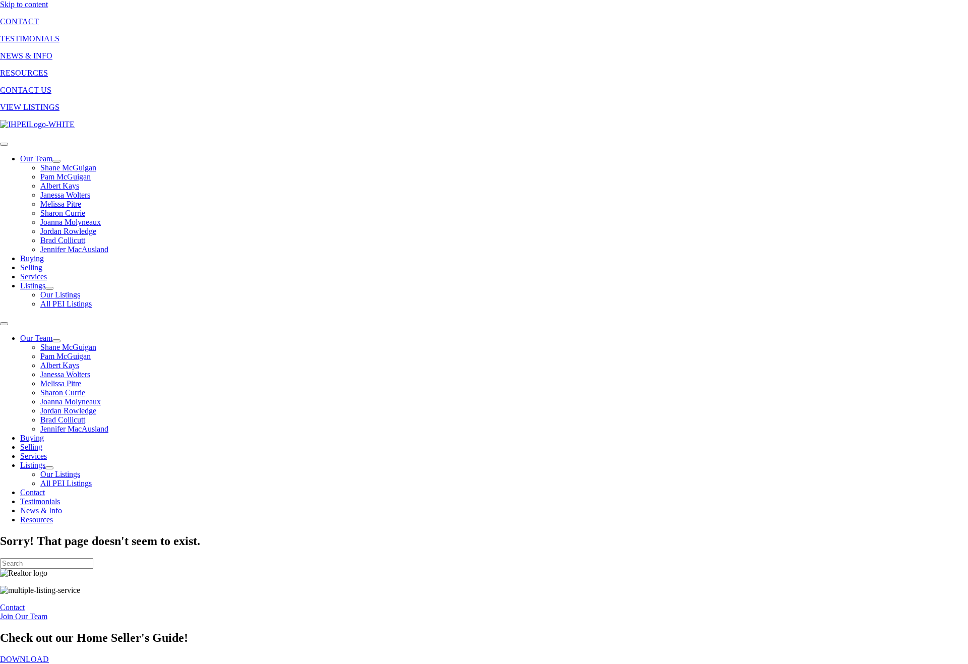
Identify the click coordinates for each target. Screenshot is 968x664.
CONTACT (19, 21)
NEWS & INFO (26, 55)
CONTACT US (25, 90)
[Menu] (4, 144)
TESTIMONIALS (29, 38)
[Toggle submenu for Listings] (49, 288)
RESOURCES (24, 73)
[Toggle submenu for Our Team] (56, 161)
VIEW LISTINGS (29, 107)
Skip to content (24, 4)
